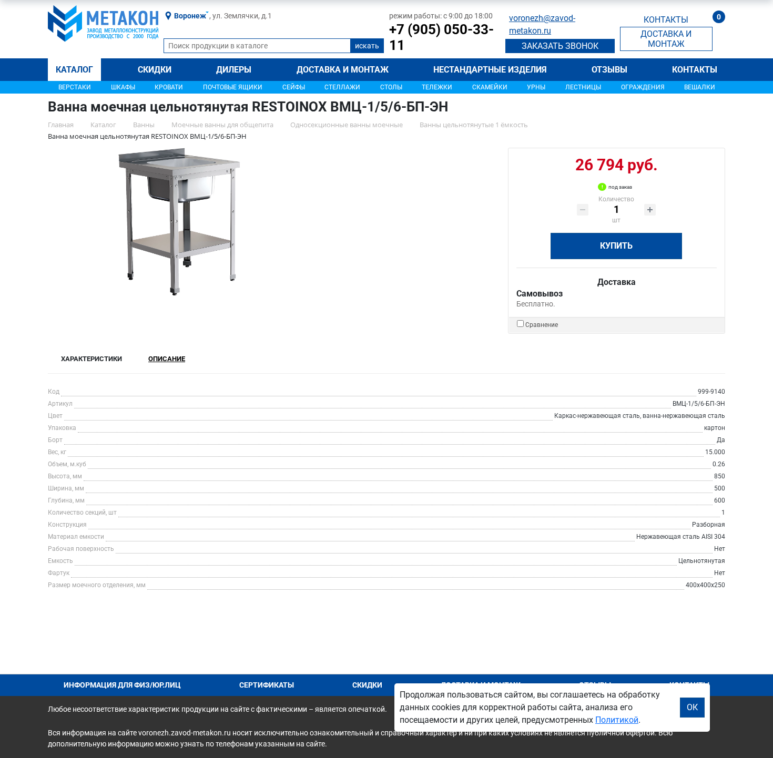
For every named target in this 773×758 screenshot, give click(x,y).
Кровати (169, 87)
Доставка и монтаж (343, 70)
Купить (616, 246)
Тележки (437, 87)
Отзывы (609, 70)
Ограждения (643, 87)
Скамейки (489, 87)
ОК (692, 707)
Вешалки (699, 87)
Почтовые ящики (232, 87)
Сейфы (293, 87)
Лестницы (583, 87)
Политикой (616, 720)
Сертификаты (266, 685)
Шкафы (123, 87)
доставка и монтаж (665, 39)
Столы (391, 87)
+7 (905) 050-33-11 (441, 37)
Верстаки (74, 87)
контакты (666, 20)
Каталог (74, 70)
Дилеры (233, 70)
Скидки (154, 70)
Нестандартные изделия (490, 70)
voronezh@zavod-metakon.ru (542, 24)
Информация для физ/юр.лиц (122, 685)
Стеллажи (342, 87)
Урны (536, 87)
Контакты (694, 70)
